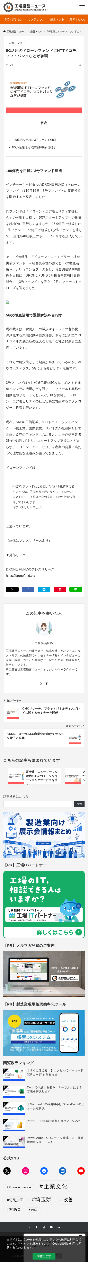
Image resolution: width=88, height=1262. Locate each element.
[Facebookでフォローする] (46, 684)
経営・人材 (15, 43)
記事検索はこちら (15, 796)
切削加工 (16, 1200)
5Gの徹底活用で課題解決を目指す (34, 147)
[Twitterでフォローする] (41, 684)
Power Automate (20, 1187)
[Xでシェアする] (12, 589)
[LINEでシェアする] (75, 589)
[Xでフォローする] (29, 1227)
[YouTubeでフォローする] (51, 1227)
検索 (79, 803)
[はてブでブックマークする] (44, 589)
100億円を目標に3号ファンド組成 (34, 139)
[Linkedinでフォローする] (59, 1227)
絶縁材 (34, 1210)
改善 (68, 1199)
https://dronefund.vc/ (20, 575)
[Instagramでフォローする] (44, 1227)
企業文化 (55, 1186)
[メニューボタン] (82, 7)
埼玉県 (43, 1199)
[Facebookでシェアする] (28, 589)
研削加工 (14, 1209)
